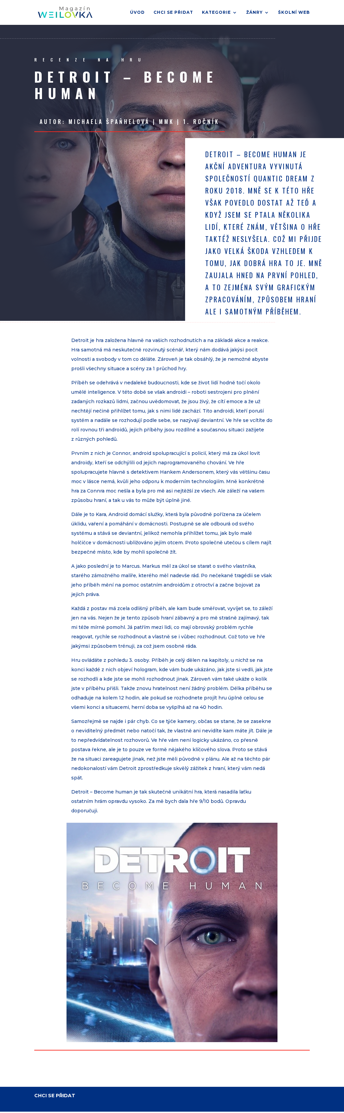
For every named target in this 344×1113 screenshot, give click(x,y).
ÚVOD (137, 12)
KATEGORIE (216, 12)
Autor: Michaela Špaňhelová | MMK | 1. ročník (129, 122)
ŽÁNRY (254, 12)
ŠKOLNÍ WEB (294, 12)
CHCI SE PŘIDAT (173, 12)
